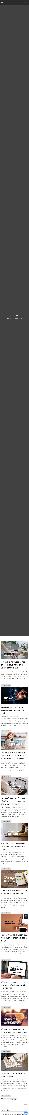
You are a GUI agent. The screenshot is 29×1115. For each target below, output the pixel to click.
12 (8, 1099)
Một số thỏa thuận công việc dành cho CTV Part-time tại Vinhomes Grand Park (13, 665)
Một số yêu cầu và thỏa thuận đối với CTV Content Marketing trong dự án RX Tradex (13, 801)
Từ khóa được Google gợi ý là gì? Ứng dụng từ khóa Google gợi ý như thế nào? (14, 985)
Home (11, 321)
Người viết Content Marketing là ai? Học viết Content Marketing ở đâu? (14, 938)
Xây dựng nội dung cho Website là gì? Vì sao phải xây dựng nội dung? (13, 846)
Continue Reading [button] (6, 685)
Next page (13, 1099)
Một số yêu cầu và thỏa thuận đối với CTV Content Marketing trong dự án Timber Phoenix (13, 756)
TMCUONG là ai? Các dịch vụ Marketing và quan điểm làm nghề (12, 710)
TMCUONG (4, 2)
